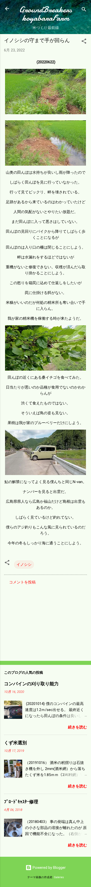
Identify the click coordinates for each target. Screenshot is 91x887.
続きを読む (77, 727)
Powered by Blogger (49, 867)
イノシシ (24, 564)
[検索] (84, 10)
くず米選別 (15, 743)
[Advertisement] (45, 621)
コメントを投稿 (22, 582)
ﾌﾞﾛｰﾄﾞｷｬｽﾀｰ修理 (21, 802)
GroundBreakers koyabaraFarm (45, 14)
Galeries (59, 877)
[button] (84, 42)
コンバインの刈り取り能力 (31, 684)
